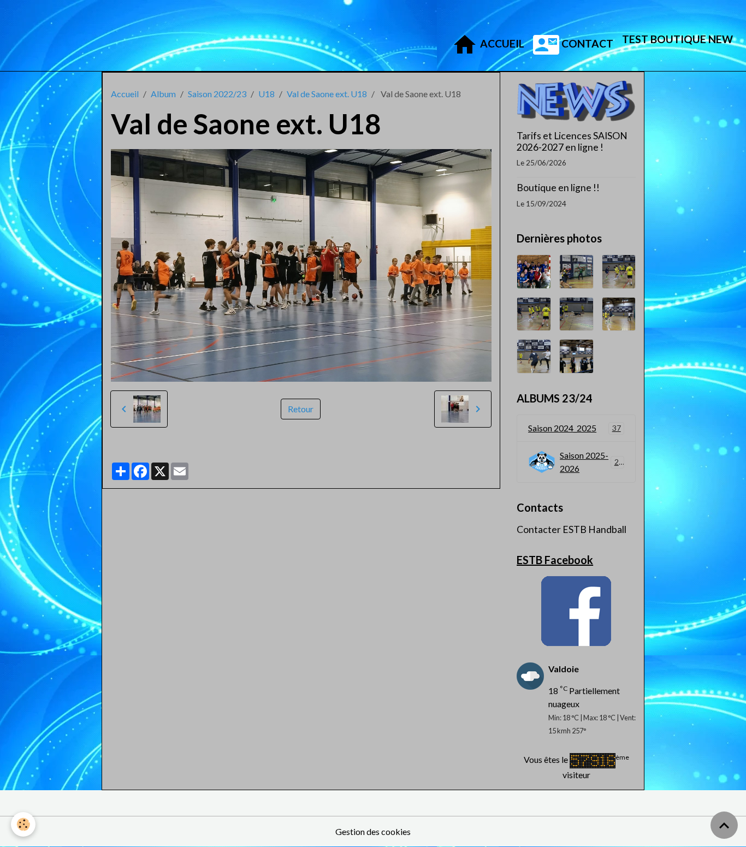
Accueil (501, 43)
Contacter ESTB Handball (571, 529)
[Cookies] (23, 824)
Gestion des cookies (373, 831)
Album (163, 93)
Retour (300, 409)
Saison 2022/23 (217, 93)
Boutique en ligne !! (558, 187)
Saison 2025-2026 (591, 461)
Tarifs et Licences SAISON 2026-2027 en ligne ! (572, 141)
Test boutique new (677, 39)
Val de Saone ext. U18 (327, 93)
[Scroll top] (724, 825)
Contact (586, 43)
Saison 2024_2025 (574, 428)
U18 (266, 93)
